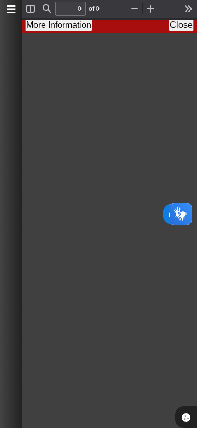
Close (181, 25)
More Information (58, 25)
